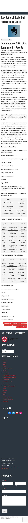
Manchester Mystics (9, 325)
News (4, 392)
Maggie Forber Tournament (9, 386)
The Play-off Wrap (7, 397)
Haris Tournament (7, 381)
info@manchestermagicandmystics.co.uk (11, 467)
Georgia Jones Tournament (19, 323)
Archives (4, 349)
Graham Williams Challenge (9, 377)
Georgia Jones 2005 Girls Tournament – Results (13, 45)
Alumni (4, 362)
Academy (5, 360)
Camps (4, 366)
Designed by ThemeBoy (6, 518)
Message (4, 495)
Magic (4, 388)
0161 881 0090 (5, 468)
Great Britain (6, 379)
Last (16, 485)
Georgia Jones (7, 323)
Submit (4, 511)
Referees (5, 394)
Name (4, 480)
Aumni (4, 364)
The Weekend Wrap (8, 399)
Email (4, 488)
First (3, 485)
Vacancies (5, 401)
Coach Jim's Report (7, 368)
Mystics (5, 390)
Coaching (5, 370)
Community (6, 373)
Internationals (6, 384)
